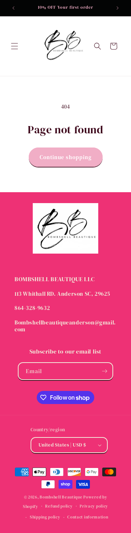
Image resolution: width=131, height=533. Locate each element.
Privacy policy (94, 506)
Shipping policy (45, 517)
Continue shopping (66, 157)
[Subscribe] (104, 371)
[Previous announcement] (13, 8)
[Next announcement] (118, 8)
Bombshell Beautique (61, 497)
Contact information (87, 517)
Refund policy (58, 506)
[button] (15, 46)
